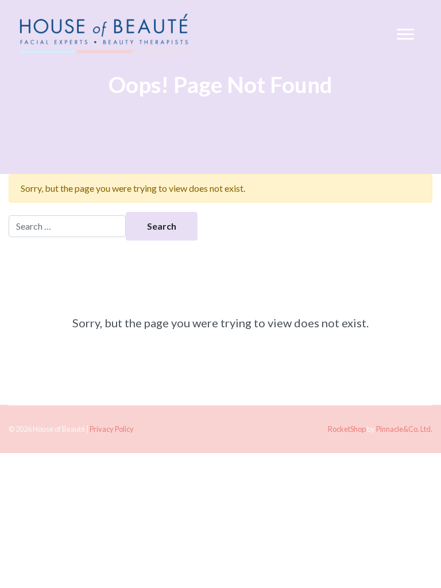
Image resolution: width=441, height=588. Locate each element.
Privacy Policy (112, 429)
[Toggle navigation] (405, 34)
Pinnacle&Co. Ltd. (404, 429)
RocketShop (347, 429)
